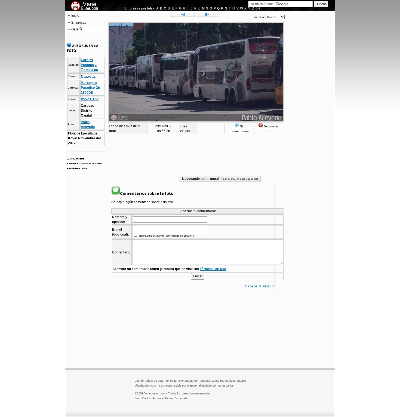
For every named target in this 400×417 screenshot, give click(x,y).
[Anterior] (183, 16)
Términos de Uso (213, 269)
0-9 (258, 8)
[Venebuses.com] (86, 6)
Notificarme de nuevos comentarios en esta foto (166, 235)
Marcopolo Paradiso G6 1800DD (90, 88)
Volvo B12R (90, 99)
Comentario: (121, 252)
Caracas (88, 76)
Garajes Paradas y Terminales (89, 65)
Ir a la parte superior (260, 286)
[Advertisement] (309, 93)
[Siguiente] (207, 16)
